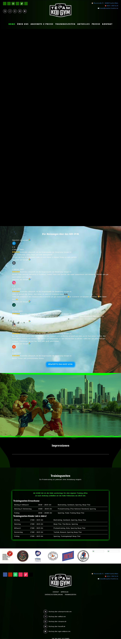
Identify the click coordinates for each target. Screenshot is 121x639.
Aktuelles (83, 24)
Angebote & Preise (42, 24)
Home (12, 24)
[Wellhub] (10, 11)
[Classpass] (15, 11)
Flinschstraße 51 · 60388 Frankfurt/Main (106, 3)
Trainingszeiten (65, 24)
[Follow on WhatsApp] (13, 3)
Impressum (64, 592)
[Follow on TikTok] (21, 3)
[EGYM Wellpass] (25, 11)
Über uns (23, 24)
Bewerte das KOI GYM (60, 364)
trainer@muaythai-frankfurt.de (109, 8)
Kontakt (107, 24)
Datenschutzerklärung (54, 595)
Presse (96, 24)
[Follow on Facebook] (4, 3)
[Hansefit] (20, 11)
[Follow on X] (26, 3)
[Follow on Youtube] (9, 3)
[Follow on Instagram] (17, 3)
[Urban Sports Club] (5, 11)
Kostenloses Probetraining (72, 410)
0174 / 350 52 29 (112, 6)
